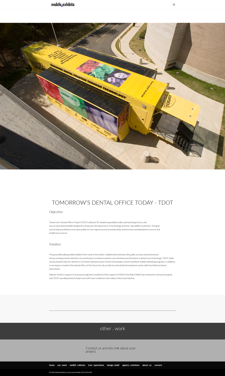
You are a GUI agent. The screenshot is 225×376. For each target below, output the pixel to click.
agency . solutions (130, 365)
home (51, 365)
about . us (147, 365)
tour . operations (96, 365)
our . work (62, 365)
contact (158, 365)
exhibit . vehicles (77, 365)
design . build (113, 365)
